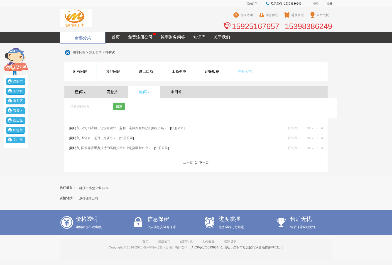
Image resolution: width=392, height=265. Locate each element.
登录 (316, 3)
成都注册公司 (88, 198)
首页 (116, 37)
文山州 (18, 140)
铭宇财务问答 (173, 37)
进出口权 (146, 71)
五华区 (18, 91)
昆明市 (18, 81)
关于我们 (222, 37)
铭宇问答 (79, 52)
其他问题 (113, 71)
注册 (329, 3)
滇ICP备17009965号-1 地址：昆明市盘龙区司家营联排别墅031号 (236, 247)
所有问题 (80, 71)
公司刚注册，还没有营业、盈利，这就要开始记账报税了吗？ (124, 128)
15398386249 (308, 26)
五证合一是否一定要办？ (99, 138)
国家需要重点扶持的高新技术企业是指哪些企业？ (116, 148)
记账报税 (212, 71)
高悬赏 (112, 92)
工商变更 (179, 71)
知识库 (199, 37)
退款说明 (230, 241)
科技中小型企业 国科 (94, 188)
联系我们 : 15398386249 (286, 3)
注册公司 (95, 52)
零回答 (176, 92)
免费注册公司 (140, 37)
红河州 (18, 130)
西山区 (18, 120)
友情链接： (68, 198)
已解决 (80, 92)
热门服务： (68, 188)
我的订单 (251, 3)
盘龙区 (18, 101)
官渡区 (18, 110)
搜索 (119, 106)
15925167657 (255, 26)
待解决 (144, 92)
